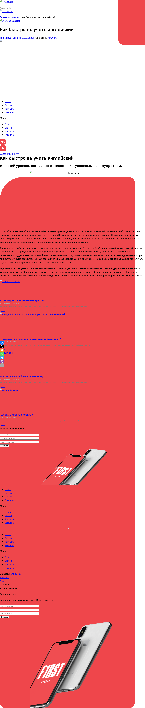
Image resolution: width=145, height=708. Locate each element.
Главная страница (9, 17)
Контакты (9, 108)
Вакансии (9, 112)
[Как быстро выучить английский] (10, 20)
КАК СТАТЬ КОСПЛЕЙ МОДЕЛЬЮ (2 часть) (21, 376)
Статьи (8, 105)
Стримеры (16, 573)
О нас (8, 101)
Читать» (2, 311)
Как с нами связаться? (12, 428)
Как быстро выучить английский (37, 158)
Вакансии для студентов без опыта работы (22, 300)
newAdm (52, 37)
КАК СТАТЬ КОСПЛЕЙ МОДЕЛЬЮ (17, 414)
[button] (72, 118)
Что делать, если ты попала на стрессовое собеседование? (30, 338)
